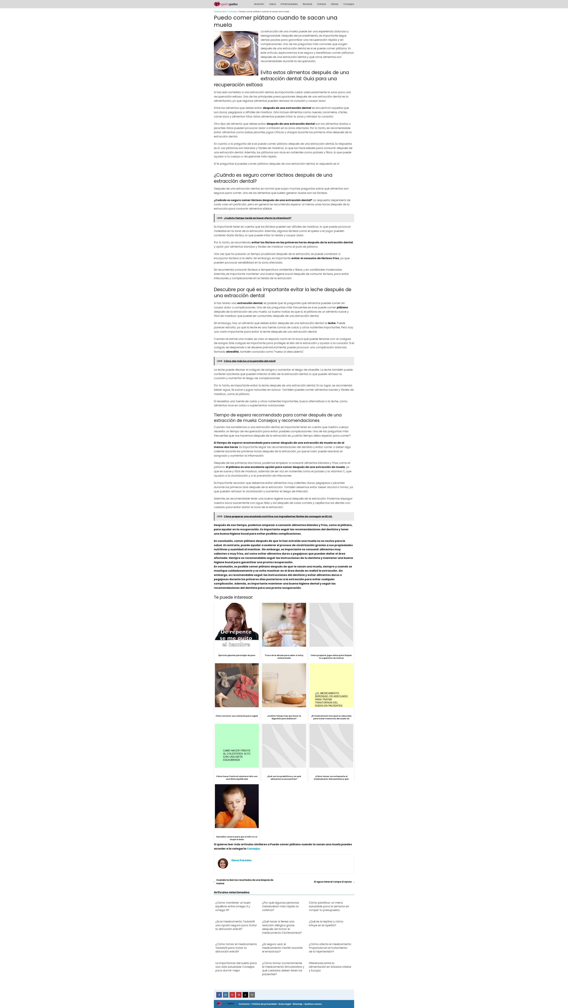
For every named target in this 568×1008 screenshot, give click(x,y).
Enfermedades (289, 4)
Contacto (244, 1004)
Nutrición (259, 4)
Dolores (321, 4)
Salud (272, 4)
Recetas (307, 4)
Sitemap (297, 1004)
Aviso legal (285, 1004)
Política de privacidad (264, 1004)
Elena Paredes (241, 860)
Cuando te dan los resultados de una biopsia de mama (244, 881)
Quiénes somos (313, 1004)
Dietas (334, 4)
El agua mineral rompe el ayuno (333, 881)
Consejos (348, 4)
